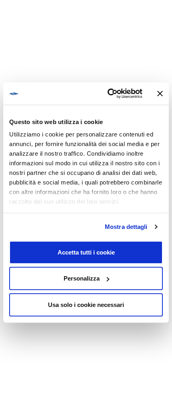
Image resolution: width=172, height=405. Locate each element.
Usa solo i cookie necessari (86, 304)
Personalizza (82, 278)
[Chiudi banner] (160, 93)
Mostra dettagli (126, 226)
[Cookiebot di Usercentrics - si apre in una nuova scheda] (108, 93)
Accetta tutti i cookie (86, 252)
